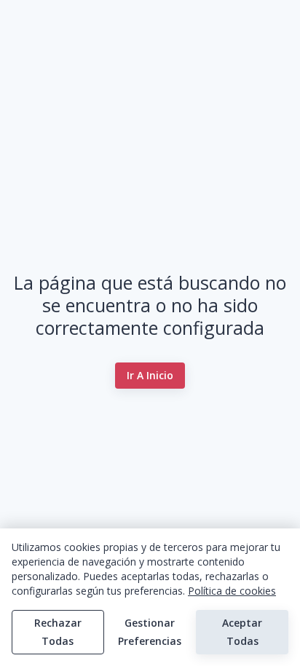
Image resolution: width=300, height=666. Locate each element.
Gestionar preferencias (149, 632)
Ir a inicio (150, 375)
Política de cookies (232, 591)
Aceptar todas (242, 632)
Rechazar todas (58, 632)
